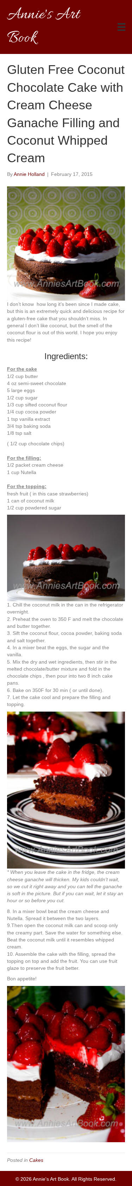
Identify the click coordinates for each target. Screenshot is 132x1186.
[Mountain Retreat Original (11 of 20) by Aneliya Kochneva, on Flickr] (66, 557)
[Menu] (121, 27)
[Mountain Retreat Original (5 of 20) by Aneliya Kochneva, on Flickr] (66, 243)
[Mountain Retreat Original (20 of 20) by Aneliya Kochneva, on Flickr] (66, 1064)
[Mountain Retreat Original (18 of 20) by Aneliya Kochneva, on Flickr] (66, 790)
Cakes (36, 1160)
